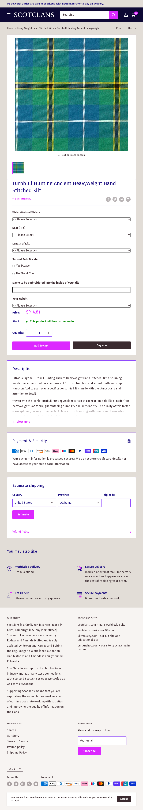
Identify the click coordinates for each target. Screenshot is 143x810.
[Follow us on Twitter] (16, 783)
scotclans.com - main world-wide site (101, 624)
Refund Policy (20, 531)
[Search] (113, 15)
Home (10, 28)
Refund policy (16, 747)
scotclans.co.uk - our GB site (96, 630)
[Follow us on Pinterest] (29, 783)
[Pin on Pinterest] (114, 199)
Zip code (109, 494)
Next (130, 28)
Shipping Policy (17, 752)
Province (63, 494)
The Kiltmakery (21, 199)
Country (17, 494)
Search (11, 730)
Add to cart (41, 345)
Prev (118, 28)
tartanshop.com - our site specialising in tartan (104, 647)
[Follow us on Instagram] (22, 783)
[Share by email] (128, 199)
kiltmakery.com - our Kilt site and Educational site (99, 637)
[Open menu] (8, 14)
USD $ (12, 768)
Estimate (23, 514)
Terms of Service (17, 741)
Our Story (13, 735)
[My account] (126, 15)
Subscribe (89, 751)
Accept (124, 798)
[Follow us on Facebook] (9, 783)
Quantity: (18, 332)
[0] (133, 15)
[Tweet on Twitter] (121, 199)
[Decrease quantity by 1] (30, 332)
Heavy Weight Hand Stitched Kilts (35, 28)
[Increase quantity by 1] (48, 332)
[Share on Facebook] (108, 199)
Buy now (102, 345)
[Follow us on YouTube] (35, 783)
